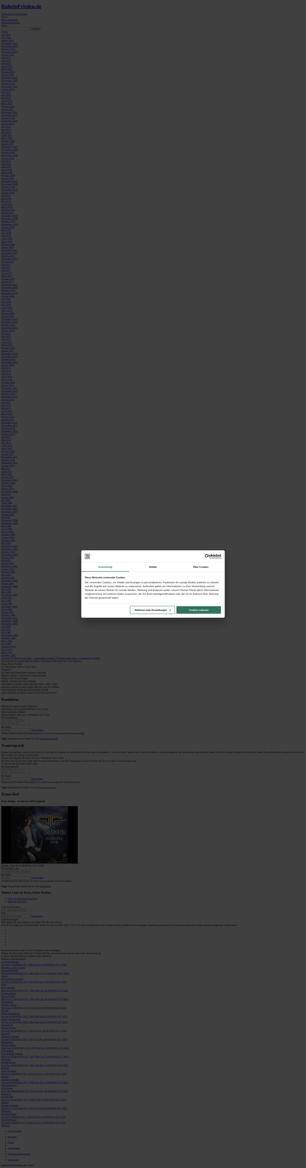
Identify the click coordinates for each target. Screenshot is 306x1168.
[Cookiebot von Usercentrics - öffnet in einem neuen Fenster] (207, 556)
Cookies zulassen (198, 610)
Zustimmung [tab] (105, 567)
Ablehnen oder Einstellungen (151, 610)
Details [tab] (153, 567)
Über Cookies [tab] (200, 567)
